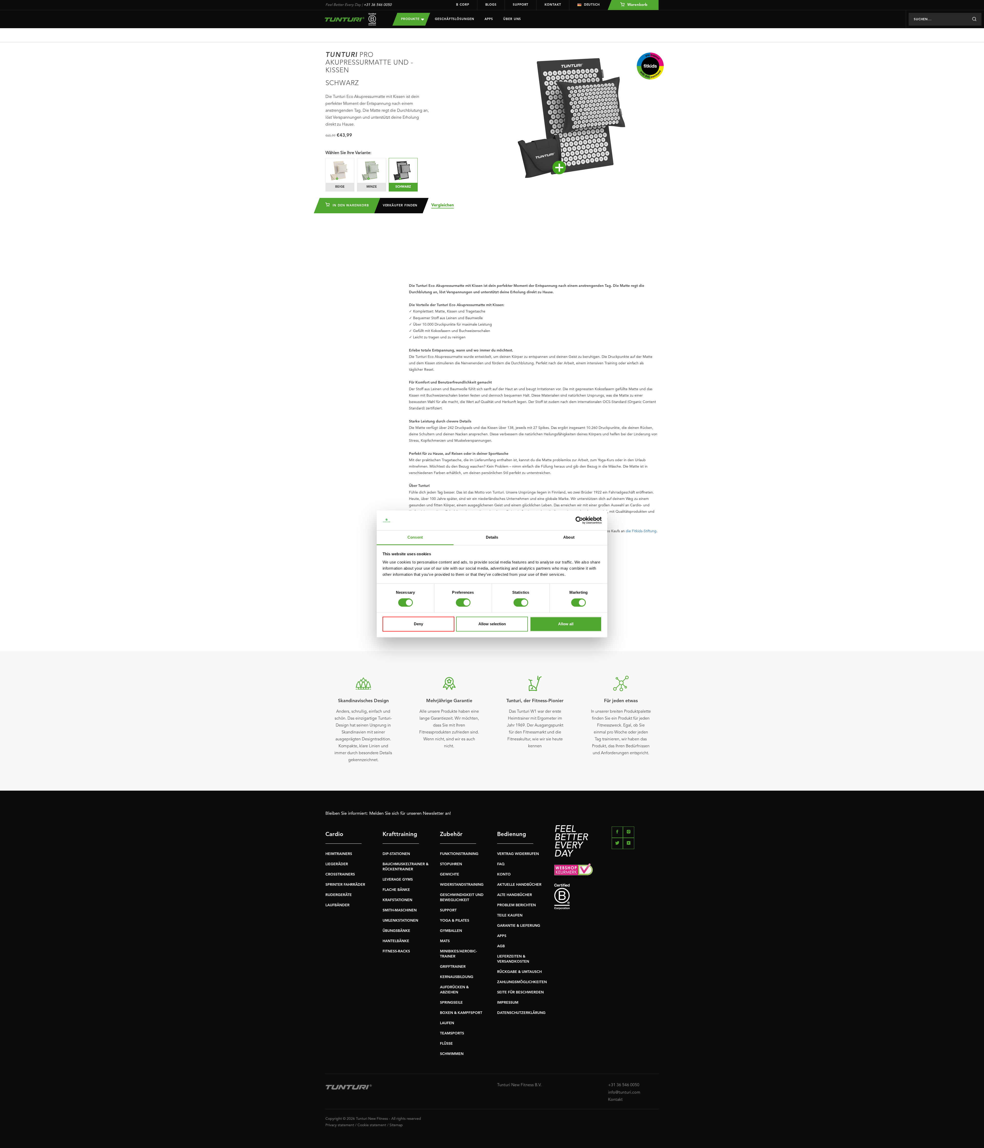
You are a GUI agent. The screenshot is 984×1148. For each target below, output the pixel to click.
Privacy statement (339, 1125)
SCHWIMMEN (452, 1054)
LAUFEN (447, 1023)
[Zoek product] (974, 19)
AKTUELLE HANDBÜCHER (519, 885)
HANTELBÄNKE (396, 941)
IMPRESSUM (507, 1002)
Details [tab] (492, 537)
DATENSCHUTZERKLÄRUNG (521, 1013)
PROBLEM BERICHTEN (516, 905)
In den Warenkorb (350, 205)
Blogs (491, 4)
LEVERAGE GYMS (398, 879)
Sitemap (396, 1125)
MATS (445, 941)
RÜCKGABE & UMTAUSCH (519, 972)
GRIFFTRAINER (453, 967)
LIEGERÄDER (336, 864)
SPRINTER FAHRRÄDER (345, 885)
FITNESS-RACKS (396, 951)
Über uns (512, 19)
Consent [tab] (415, 537)
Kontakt (553, 4)
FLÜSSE (446, 1043)
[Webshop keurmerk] (606, 871)
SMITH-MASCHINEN (400, 910)
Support (520, 4)
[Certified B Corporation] (606, 897)
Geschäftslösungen (454, 19)
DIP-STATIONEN (396, 854)
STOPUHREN (451, 864)
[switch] (463, 603)
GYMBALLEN (451, 931)
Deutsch (592, 4)
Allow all (565, 624)
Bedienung (511, 834)
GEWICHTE (449, 874)
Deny (418, 624)
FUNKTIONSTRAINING (459, 854)
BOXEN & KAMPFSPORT (461, 1013)
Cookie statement (371, 1125)
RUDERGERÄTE (338, 895)
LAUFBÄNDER (337, 905)
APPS (501, 936)
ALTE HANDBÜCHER (514, 895)
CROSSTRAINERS (340, 874)
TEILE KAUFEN (509, 915)
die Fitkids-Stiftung (641, 531)
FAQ (501, 864)
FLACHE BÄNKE (396, 890)
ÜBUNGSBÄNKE (396, 931)
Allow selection (492, 624)
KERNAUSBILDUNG (456, 977)
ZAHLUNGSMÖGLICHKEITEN (522, 982)
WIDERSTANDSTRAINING (462, 885)
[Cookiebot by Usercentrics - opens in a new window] (579, 520)
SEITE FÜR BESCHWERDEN (520, 992)
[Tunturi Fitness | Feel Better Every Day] (354, 19)
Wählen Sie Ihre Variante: (348, 153)
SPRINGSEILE (451, 1002)
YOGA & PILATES (454, 920)
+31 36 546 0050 (378, 5)
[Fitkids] (650, 66)
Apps (489, 19)
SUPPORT (448, 910)
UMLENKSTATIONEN (400, 920)
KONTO (504, 874)
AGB (501, 946)
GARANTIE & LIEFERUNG (518, 926)
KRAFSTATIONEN (397, 900)
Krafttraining (400, 834)
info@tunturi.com (624, 1093)
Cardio (334, 834)
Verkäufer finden (400, 205)
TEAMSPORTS (452, 1033)
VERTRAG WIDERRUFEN (518, 854)
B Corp (462, 4)
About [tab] (569, 537)
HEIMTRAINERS (338, 854)
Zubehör (451, 834)
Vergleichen (442, 205)
